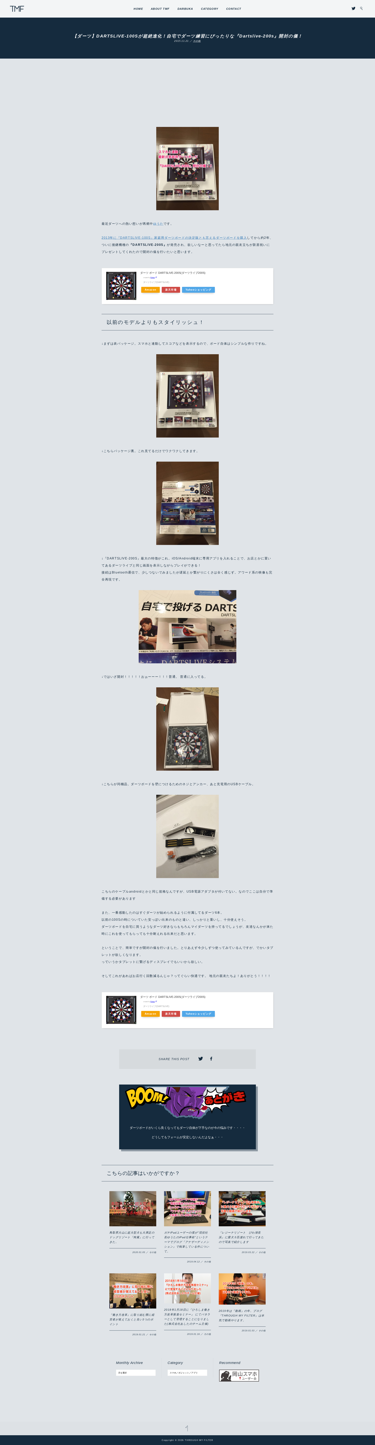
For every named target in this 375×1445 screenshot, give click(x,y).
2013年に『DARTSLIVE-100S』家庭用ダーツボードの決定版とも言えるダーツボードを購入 (174, 237)
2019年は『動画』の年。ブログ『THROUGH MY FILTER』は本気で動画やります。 (241, 1315)
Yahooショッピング (198, 289)
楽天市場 (171, 289)
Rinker (152, 277)
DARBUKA (185, 8)
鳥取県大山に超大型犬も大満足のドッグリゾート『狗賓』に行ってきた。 (131, 1237)
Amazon (150, 289)
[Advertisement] (187, 97)
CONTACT (233, 8)
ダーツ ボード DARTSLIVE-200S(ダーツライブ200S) (172, 272)
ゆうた (158, 223)
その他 (197, 41)
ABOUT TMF (160, 8)
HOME (138, 8)
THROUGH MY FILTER (17, 9)
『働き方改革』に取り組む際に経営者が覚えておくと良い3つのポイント (131, 1319)
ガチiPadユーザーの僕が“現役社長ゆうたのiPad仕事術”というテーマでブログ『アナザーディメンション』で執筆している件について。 (186, 1242)
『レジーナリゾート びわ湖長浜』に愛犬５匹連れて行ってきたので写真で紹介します (241, 1237)
